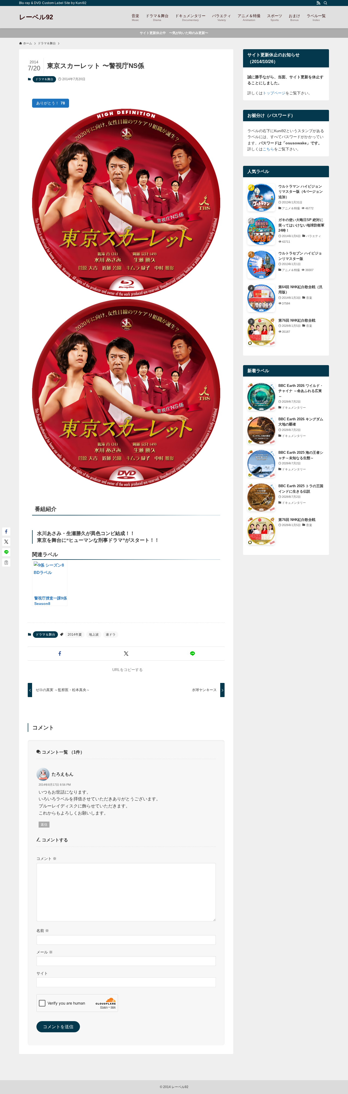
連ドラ (111, 634)
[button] (60, 653)
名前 (42, 930)
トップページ (274, 93)
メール (44, 952)
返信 (44, 824)
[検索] (325, 3)
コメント (46, 858)
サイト (42, 973)
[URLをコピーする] (6, 562)
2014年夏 (75, 634)
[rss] (318, 3)
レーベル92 (36, 17)
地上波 (94, 634)
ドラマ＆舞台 (44, 79)
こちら (268, 149)
